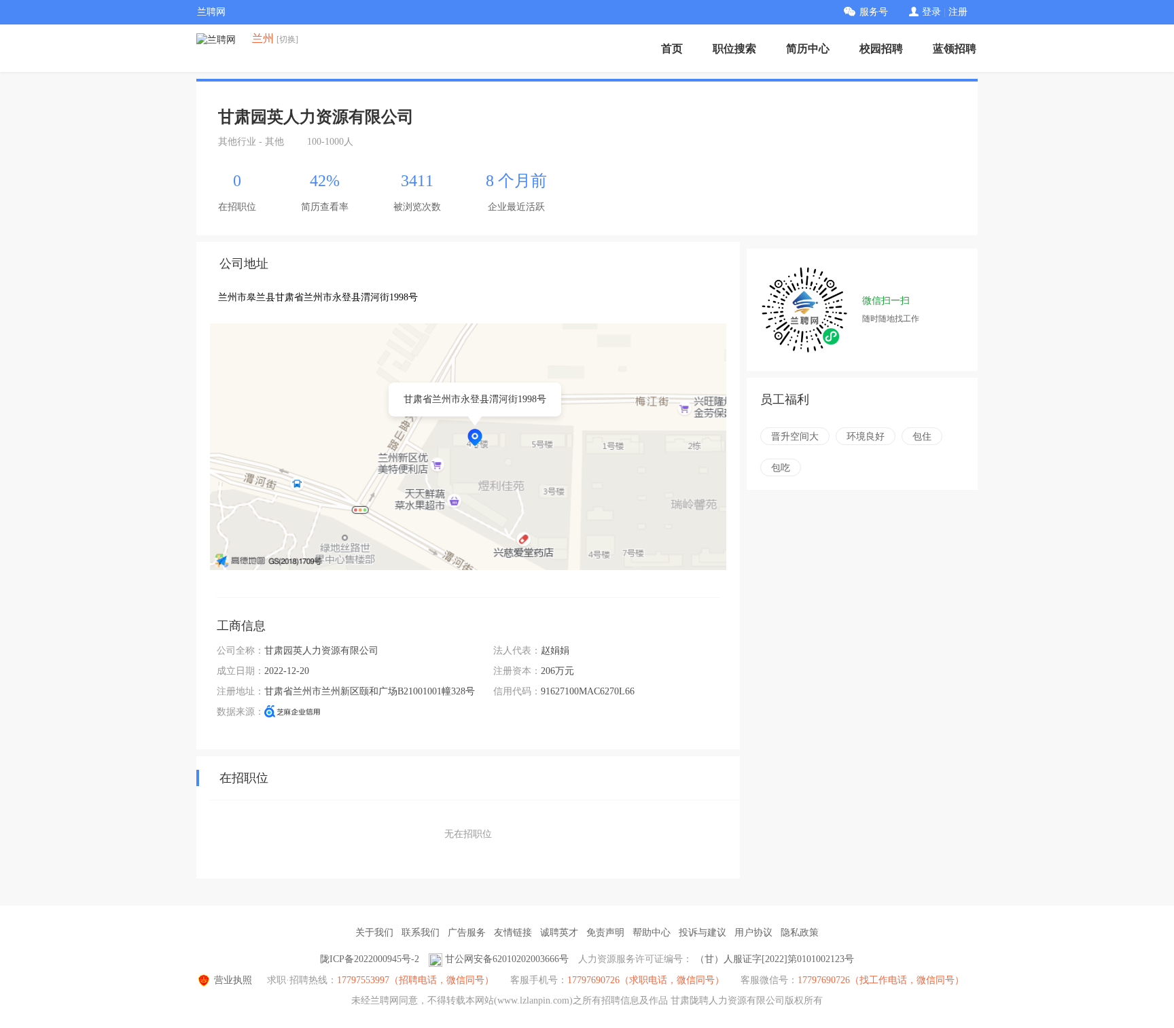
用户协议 (753, 932)
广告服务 (467, 932)
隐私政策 (800, 932)
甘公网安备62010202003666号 (507, 959)
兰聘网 (211, 12)
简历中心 (808, 48)
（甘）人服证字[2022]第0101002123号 (774, 959)
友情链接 (513, 932)
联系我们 (421, 932)
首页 (672, 48)
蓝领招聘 (954, 48)
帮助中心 (652, 932)
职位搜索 (734, 48)
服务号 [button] (873, 12)
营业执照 (233, 980)
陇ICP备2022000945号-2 (369, 959)
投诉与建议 (702, 932)
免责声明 (605, 932)
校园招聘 (881, 48)
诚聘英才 (559, 932)
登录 (931, 12)
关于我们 (374, 932)
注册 (957, 12)
